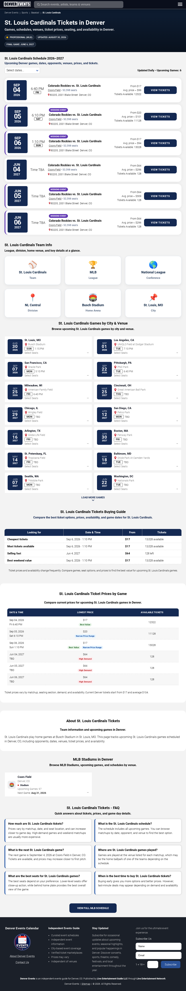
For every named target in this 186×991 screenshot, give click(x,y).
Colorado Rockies (59, 85)
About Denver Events (22, 956)
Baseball (35, 12)
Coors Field (54, 90)
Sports (25, 12)
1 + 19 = (140, 964)
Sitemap (86, 983)
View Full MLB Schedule (93, 908)
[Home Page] (17, 4)
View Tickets (160, 90)
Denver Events (11, 12)
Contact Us (22, 962)
